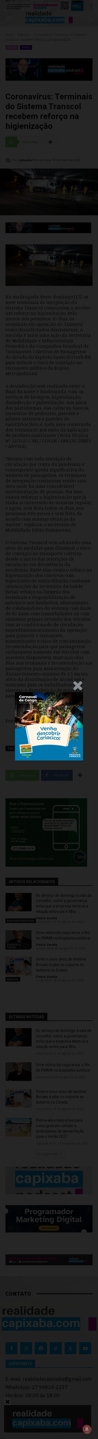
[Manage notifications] (86, 1429)
